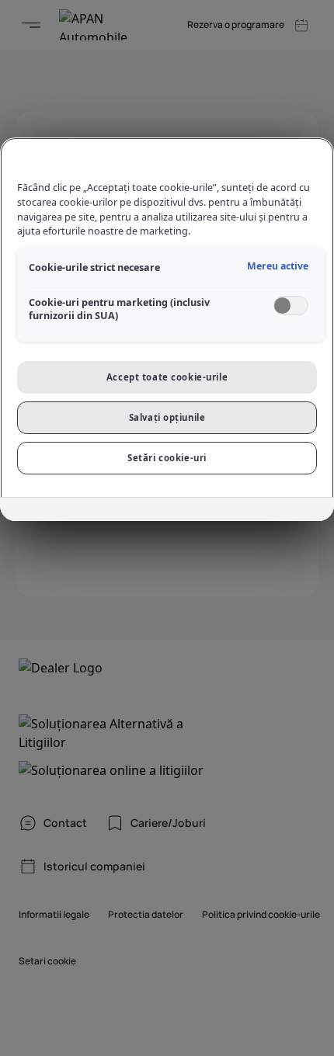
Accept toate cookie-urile (167, 377)
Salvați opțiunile (167, 417)
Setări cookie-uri (167, 458)
